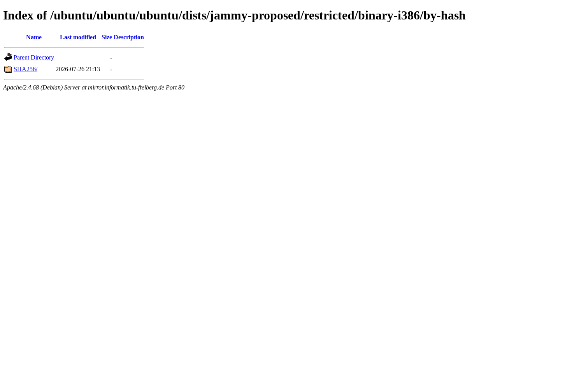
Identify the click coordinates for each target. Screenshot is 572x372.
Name (34, 37)
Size (107, 37)
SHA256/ (25, 69)
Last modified (78, 37)
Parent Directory (34, 57)
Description (129, 37)
